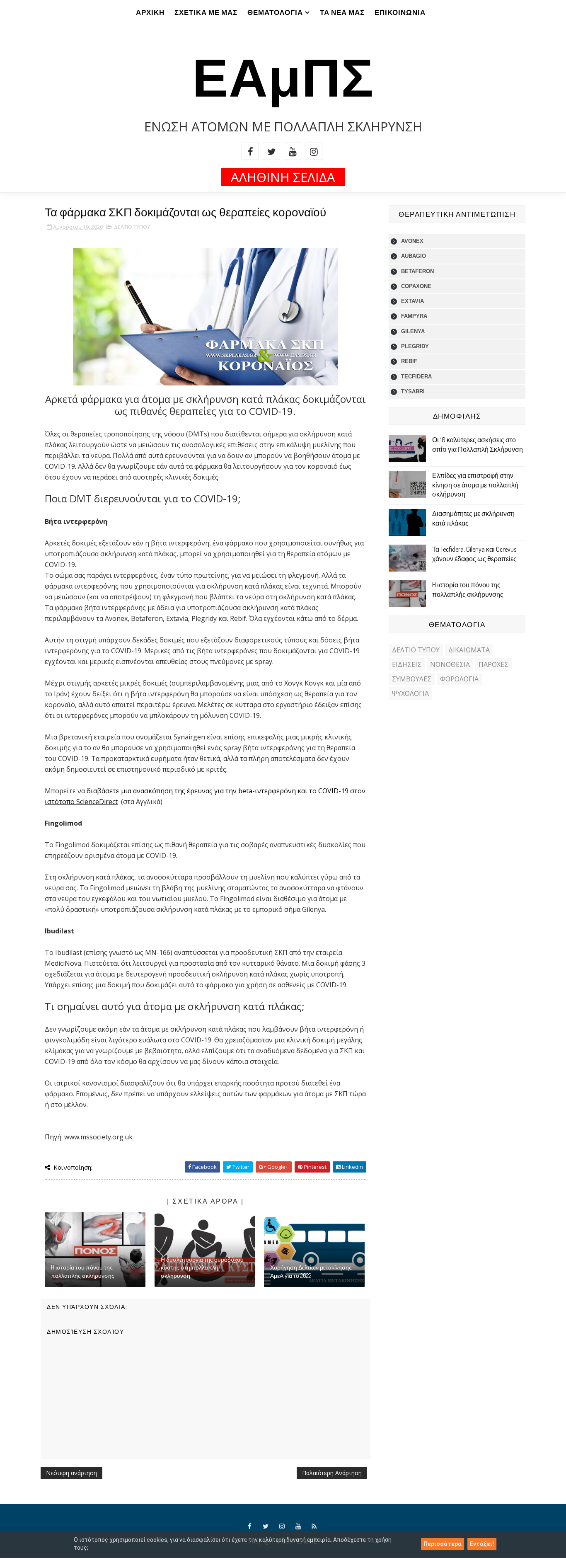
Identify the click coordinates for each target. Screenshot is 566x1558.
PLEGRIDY (415, 346)
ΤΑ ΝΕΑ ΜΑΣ (342, 12)
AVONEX (412, 241)
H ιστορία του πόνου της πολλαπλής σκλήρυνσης (82, 1271)
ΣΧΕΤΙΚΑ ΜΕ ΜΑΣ (205, 12)
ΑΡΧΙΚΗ (150, 12)
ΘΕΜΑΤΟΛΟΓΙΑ (275, 12)
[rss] (314, 1526)
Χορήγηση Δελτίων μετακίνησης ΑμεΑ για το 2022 (311, 1271)
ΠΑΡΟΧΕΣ (493, 664)
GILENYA (413, 331)
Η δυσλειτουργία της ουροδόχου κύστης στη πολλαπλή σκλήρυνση (202, 1267)
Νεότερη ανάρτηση (71, 1473)
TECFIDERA (416, 376)
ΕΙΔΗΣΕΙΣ (406, 664)
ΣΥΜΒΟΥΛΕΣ (411, 678)
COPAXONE (416, 286)
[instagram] (313, 151)
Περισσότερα (442, 1544)
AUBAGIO (413, 256)
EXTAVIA (412, 301)
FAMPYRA (414, 316)
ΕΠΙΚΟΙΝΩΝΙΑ (400, 12)
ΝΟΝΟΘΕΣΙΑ (450, 664)
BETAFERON (417, 271)
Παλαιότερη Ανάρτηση (332, 1473)
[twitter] (271, 151)
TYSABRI (413, 391)
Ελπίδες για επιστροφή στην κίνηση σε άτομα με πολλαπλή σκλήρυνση (475, 484)
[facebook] (250, 151)
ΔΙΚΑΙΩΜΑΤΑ (469, 649)
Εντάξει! (482, 1544)
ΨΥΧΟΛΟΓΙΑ (410, 693)
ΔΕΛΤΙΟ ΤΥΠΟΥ (132, 226)
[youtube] (292, 151)
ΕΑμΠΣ (283, 75)
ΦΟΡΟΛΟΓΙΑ (459, 678)
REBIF (409, 361)
